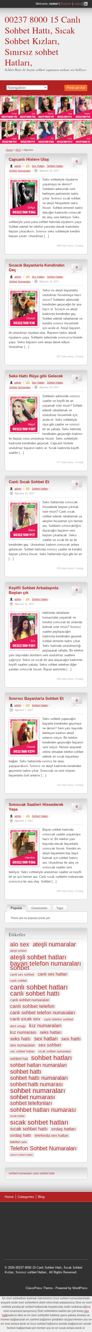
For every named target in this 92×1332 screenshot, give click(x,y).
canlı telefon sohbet (58, 1019)
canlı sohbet (18, 980)
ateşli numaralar (54, 944)
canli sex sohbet (22, 974)
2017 (18, 149)
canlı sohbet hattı (35, 993)
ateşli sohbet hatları (38, 957)
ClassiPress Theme (39, 1288)
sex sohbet (49, 1045)
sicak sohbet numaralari (54, 1051)
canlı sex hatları (52, 974)
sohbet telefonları (31, 1103)
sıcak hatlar (17, 1116)
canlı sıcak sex (25, 1018)
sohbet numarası (32, 1097)
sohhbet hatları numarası (43, 1109)
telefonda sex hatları (51, 1136)
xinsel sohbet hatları (21, 1154)
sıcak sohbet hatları (39, 1122)
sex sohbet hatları (22, 1051)
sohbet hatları (51, 1057)
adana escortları (41, 1211)
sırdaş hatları (63, 1129)
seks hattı (20, 1038)
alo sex (19, 944)
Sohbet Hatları (55, 166)
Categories (26, 1197)
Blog (41, 1197)
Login (77, 3)
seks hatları (51, 1032)
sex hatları (46, 1038)
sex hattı (71, 1038)
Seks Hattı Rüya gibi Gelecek (36, 376)
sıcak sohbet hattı (29, 1128)
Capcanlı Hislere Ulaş (29, 159)
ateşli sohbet (18, 951)
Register (66, 3)
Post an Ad (76, 88)
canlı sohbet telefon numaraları (42, 1012)
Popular (16, 908)
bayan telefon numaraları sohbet (45, 965)
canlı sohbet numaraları (29, 1000)
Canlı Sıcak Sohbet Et (29, 482)
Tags (59, 908)
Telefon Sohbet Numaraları (43, 1148)
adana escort (18, 1211)
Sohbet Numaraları (20, 170)
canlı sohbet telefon (32, 1006)
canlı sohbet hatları (39, 987)
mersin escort (44, 1247)
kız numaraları (45, 1025)
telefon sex (18, 1142)
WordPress (80, 1288)
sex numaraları (22, 1045)
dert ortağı (18, 1026)
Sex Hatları (38, 166)
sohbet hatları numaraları (38, 1065)
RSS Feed (86, 4)
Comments (39, 908)
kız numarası (23, 1032)
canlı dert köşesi (56, 1235)
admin (17, 166)
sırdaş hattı (20, 1135)
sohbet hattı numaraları (39, 1077)
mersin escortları (20, 1247)
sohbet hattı (25, 1071)
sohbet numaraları (37, 1090)
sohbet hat (19, 1059)
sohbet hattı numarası (36, 1084)
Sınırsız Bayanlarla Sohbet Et (36, 698)
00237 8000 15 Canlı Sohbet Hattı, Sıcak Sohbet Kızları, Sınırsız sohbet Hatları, (43, 40)
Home (9, 149)
